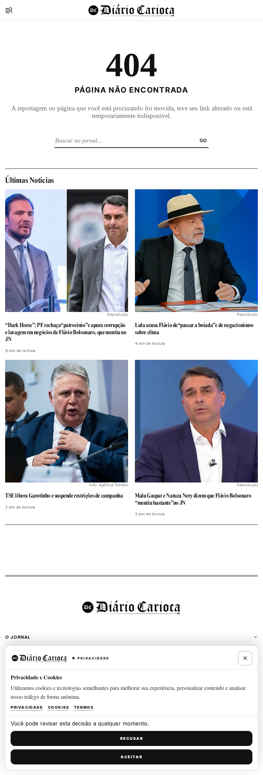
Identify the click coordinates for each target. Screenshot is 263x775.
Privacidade (27, 707)
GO (203, 140)
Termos (84, 707)
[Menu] (9, 10)
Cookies (58, 707)
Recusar (131, 738)
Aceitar (131, 756)
